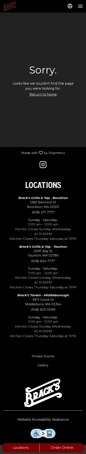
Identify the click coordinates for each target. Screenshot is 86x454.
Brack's (43, 393)
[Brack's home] (22, 6)
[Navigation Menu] (80, 6)
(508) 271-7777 (43, 212)
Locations (20, 448)
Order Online (62, 448)
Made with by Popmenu (34, 152)
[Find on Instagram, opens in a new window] (43, 165)
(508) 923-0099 (43, 309)
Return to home (43, 94)
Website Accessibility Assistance (43, 419)
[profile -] (69, 6)
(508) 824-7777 (43, 261)
